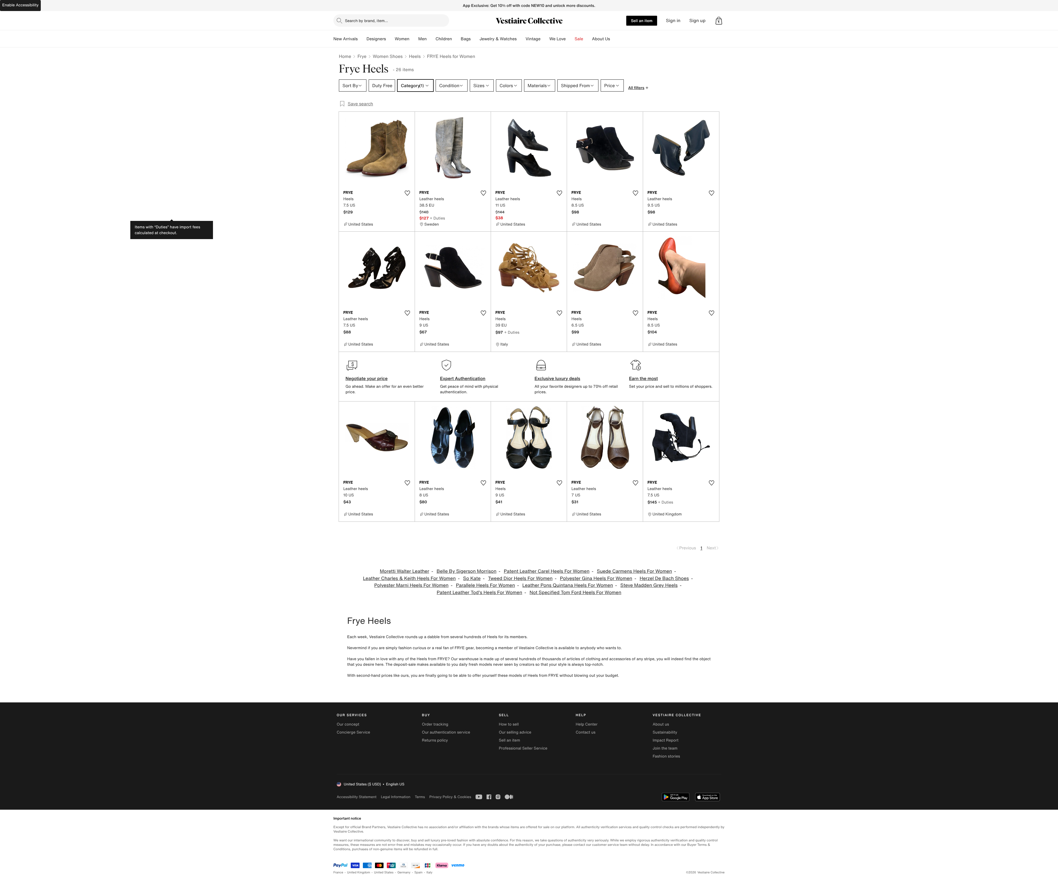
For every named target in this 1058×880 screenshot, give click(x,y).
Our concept (348, 724)
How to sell (509, 724)
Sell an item (641, 20)
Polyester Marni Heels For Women (411, 585)
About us (661, 724)
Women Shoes (388, 56)
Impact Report (666, 740)
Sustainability (665, 732)
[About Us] (614, 39)
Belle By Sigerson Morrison (466, 571)
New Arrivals (345, 39)
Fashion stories (666, 756)
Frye (361, 56)
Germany (404, 872)
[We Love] (570, 39)
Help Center (587, 724)
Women (402, 39)
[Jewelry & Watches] (521, 39)
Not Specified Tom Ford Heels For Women (575, 592)
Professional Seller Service (523, 748)
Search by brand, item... (366, 20)
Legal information (395, 796)
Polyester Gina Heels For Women (596, 578)
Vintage (532, 39)
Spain (418, 872)
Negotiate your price (367, 378)
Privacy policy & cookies (450, 796)
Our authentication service (446, 732)
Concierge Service (353, 732)
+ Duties (437, 218)
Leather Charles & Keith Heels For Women (409, 578)
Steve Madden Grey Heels (649, 585)
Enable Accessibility (20, 5)
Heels (414, 56)
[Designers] (390, 39)
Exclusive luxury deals (557, 378)
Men (422, 39)
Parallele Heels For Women (485, 585)
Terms (420, 796)
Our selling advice (515, 732)
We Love (557, 39)
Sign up (697, 20)
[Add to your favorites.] (407, 193)
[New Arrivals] (362, 39)
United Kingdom (358, 872)
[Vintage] (545, 39)
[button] (719, 21)
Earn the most (643, 378)
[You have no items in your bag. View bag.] (719, 21)
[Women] (414, 39)
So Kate (472, 578)
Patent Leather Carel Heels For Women (547, 571)
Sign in (673, 20)
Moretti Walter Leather (404, 571)
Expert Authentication (462, 378)
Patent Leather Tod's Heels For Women (479, 592)
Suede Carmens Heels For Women (634, 571)
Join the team (665, 748)
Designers (376, 39)
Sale (579, 39)
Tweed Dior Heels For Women (520, 578)
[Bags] (475, 39)
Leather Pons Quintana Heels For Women (567, 585)
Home (345, 56)
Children (444, 39)
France (338, 872)
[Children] (456, 39)
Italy (430, 872)
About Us (601, 39)
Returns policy (435, 740)
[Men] (431, 39)
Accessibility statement (356, 796)
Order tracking (435, 724)
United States (384, 872)
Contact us (586, 732)
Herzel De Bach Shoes (664, 578)
